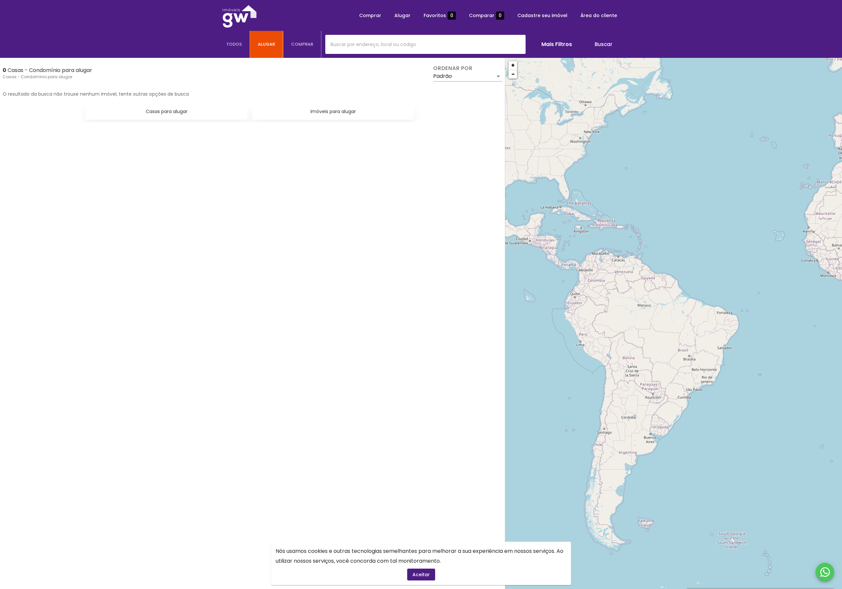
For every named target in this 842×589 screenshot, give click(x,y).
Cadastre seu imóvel (542, 15)
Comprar (370, 15)
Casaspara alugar (166, 111)
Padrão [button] (442, 76)
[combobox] (425, 44)
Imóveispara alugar (333, 111)
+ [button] (513, 65)
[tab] (234, 44)
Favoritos (438, 15)
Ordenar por (453, 68)
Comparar (485, 15)
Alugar (402, 15)
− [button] (513, 74)
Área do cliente (599, 15)
